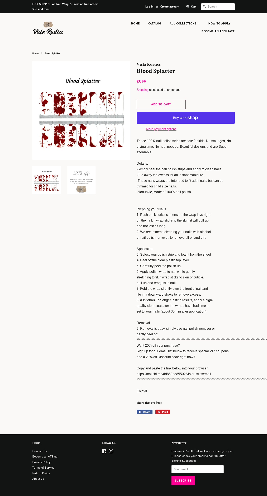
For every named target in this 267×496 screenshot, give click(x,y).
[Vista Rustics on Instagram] (111, 452)
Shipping (142, 89)
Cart (193, 6)
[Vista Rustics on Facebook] (104, 452)
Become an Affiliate (218, 31)
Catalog (154, 23)
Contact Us (39, 451)
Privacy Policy (41, 462)
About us (38, 478)
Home (135, 23)
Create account (169, 6)
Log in (149, 6)
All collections (184, 23)
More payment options (161, 129)
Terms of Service (43, 467)
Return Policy (41, 473)
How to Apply (219, 23)
